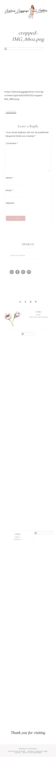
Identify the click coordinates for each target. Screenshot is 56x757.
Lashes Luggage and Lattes (28, 11)
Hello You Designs (32, 752)
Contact (17, 539)
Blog (38, 315)
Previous (12, 111)
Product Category (28, 749)
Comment (12, 143)
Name (10, 178)
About (17, 537)
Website (10, 203)
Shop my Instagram (38, 317)
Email (9, 190)
